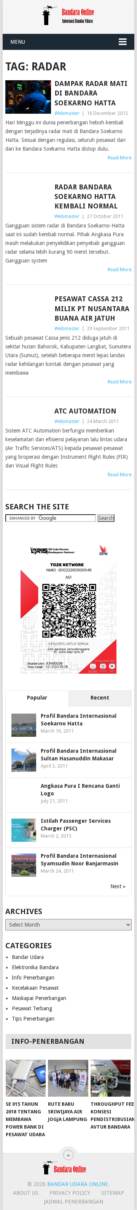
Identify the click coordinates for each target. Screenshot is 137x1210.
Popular (37, 698)
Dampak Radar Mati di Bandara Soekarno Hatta (90, 93)
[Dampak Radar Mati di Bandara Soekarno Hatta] (28, 97)
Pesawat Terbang (32, 1008)
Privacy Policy (69, 1193)
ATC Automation (85, 411)
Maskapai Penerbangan (39, 998)
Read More (120, 158)
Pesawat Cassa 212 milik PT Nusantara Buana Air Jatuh (91, 308)
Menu (17, 42)
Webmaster (67, 113)
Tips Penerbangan (33, 1019)
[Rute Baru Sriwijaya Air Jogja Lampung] (68, 1078)
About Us (25, 1193)
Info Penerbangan (33, 978)
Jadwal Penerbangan (73, 1202)
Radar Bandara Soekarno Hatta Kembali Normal (86, 196)
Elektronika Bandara (35, 967)
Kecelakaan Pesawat (35, 988)
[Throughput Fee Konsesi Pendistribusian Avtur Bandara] (111, 1078)
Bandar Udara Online (77, 1184)
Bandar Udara (28, 957)
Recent (100, 698)
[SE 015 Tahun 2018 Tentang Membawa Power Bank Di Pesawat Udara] (26, 1078)
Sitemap (112, 1193)
